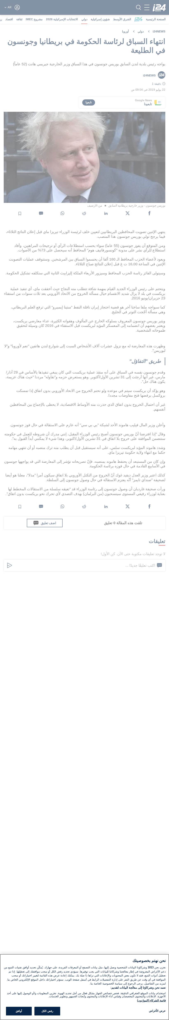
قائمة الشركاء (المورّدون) (151, 1000)
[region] (84, 987)
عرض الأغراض (157, 1010)
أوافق (19, 1011)
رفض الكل (47, 1011)
